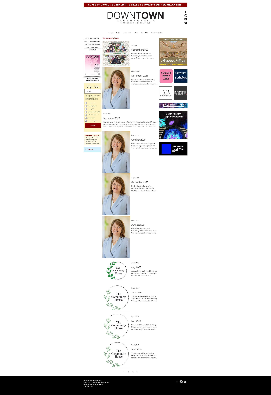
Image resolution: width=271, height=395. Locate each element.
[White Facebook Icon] (176, 381)
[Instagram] (185, 15)
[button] (118, 32)
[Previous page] (124, 372)
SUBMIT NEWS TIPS (166, 75)
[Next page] (137, 372)
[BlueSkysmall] (185, 22)
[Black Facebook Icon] (185, 12)
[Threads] (185, 19)
